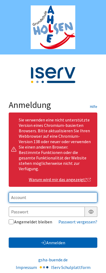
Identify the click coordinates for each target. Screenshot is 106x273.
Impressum (26, 267)
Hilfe (93, 106)
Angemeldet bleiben (33, 221)
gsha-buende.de (53, 259)
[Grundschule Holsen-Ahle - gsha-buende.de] (53, 27)
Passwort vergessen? (77, 221)
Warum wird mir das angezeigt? (58, 179)
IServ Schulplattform (71, 267)
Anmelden (55, 242)
